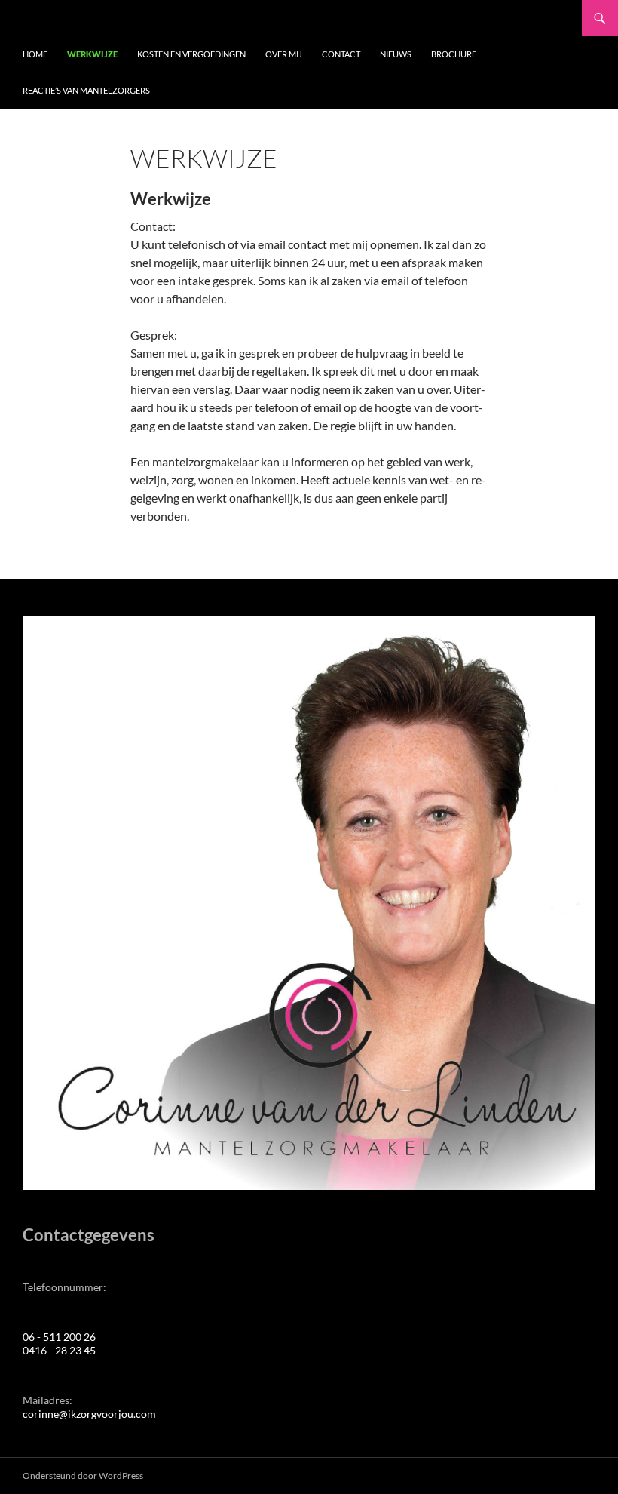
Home (35, 54)
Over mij (283, 54)
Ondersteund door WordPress (83, 1475)
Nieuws (395, 54)
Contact (341, 54)
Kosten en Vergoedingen (191, 54)
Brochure (453, 54)
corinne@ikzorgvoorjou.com (89, 1413)
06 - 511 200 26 (59, 1336)
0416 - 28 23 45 (59, 1350)
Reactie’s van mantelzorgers (86, 90)
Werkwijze (92, 54)
